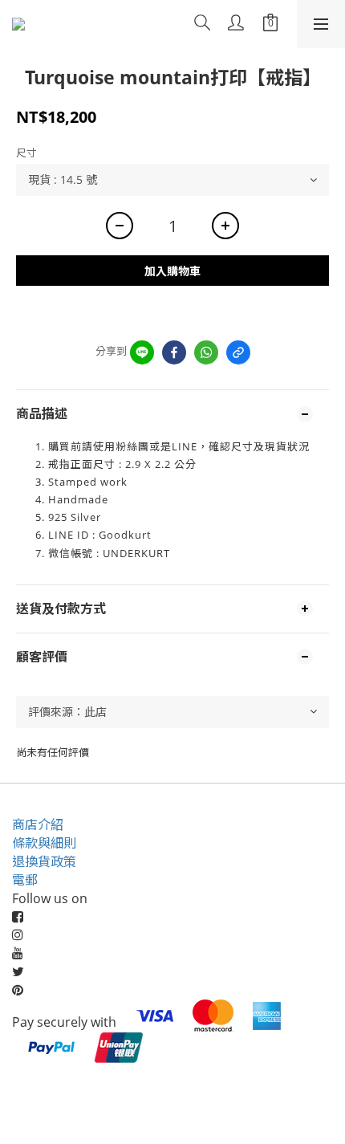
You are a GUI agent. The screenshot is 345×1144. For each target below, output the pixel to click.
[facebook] (174, 352)
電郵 (25, 880)
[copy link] (238, 352)
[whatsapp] (206, 352)
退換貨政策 (44, 861)
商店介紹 (37, 824)
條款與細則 (44, 843)
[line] (142, 352)
